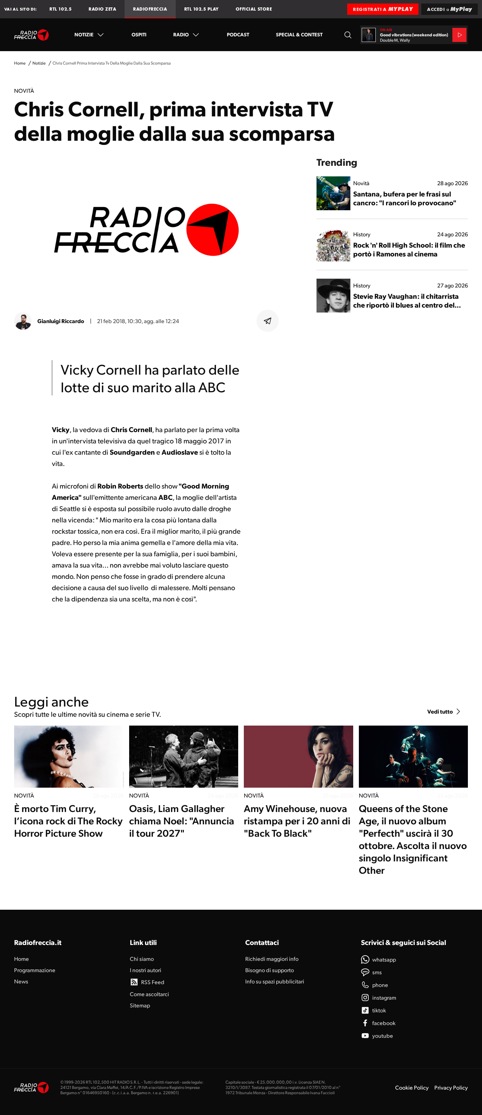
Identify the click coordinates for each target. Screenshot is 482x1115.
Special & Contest (299, 34)
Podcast (238, 34)
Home (19, 63)
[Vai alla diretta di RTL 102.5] (459, 35)
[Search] (348, 35)
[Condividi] (268, 321)
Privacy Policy (451, 1087)
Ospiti (139, 34)
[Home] (31, 35)
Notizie (84, 34)
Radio (181, 34)
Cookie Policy (412, 1087)
